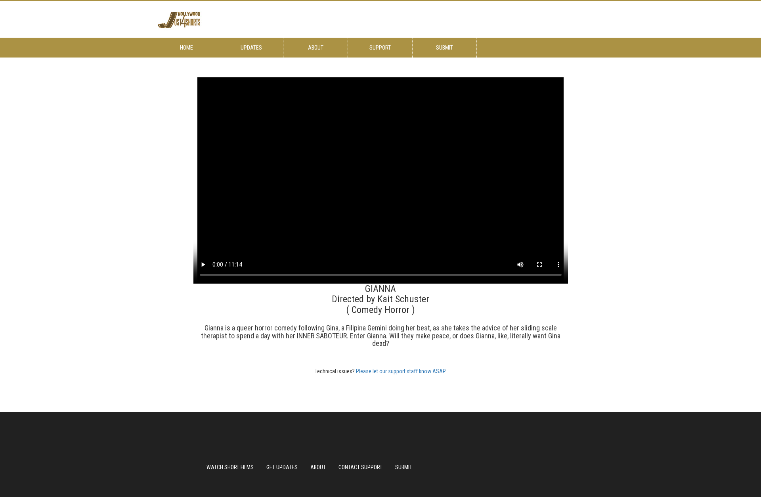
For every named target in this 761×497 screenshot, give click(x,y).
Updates (251, 47)
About (315, 47)
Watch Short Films (230, 467)
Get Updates (282, 467)
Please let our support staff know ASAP (400, 371)
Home (186, 47)
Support (380, 47)
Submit (444, 47)
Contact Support (360, 467)
